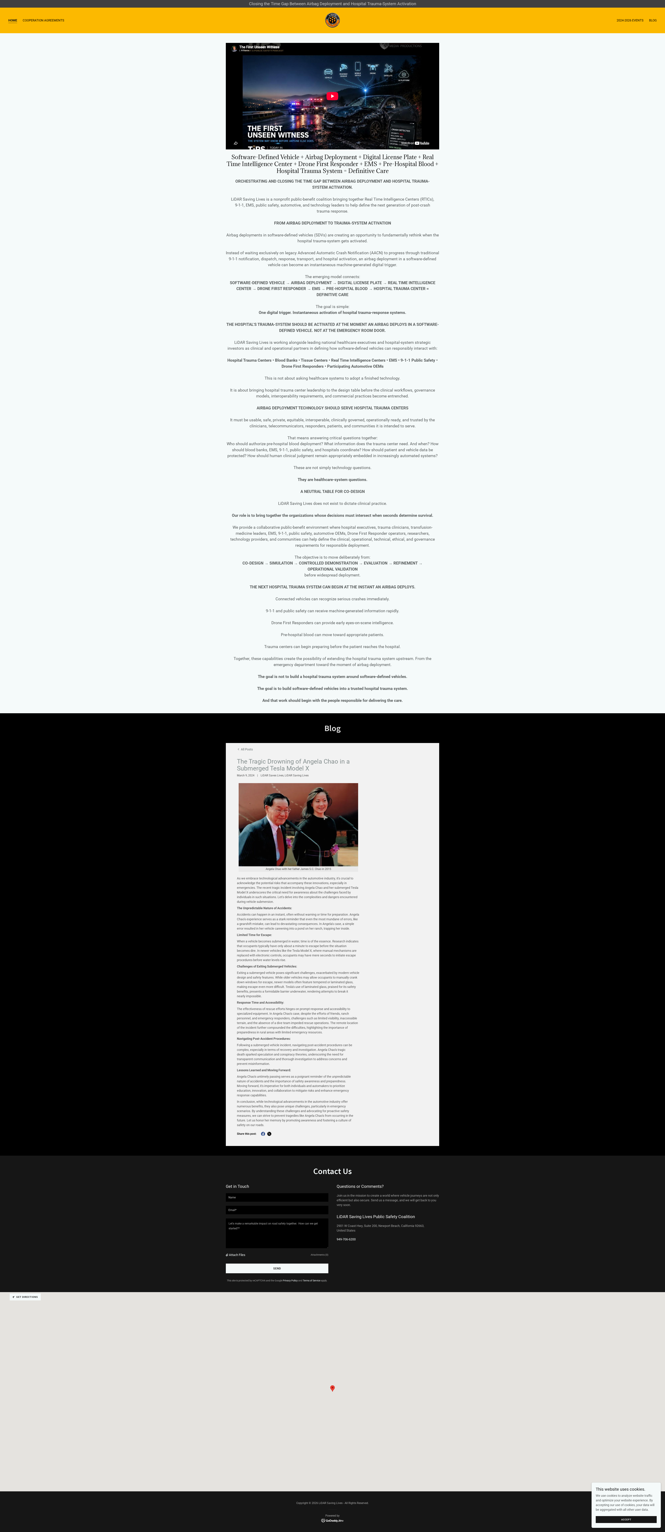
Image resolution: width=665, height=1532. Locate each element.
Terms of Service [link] (311, 1280)
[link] (332, 20)
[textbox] (277, 1197)
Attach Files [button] (237, 1255)
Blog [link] (653, 20)
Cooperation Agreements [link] (43, 20)
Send (277, 1268)
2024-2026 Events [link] (630, 20)
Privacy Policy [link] (290, 1280)
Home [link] (12, 20)
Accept (626, 1519)
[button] (227, 1255)
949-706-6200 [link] (346, 1239)
